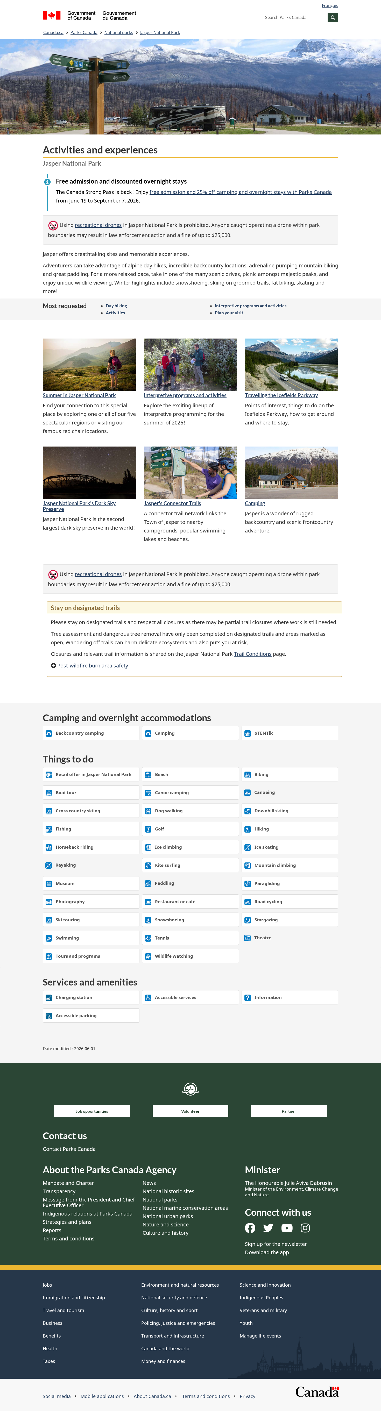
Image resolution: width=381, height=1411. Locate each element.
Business (52, 1323)
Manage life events (260, 1336)
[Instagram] (305, 1229)
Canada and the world (165, 1348)
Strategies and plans (67, 1221)
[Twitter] (268, 1229)
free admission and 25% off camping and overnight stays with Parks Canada (241, 191)
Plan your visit (229, 312)
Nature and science (166, 1224)
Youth (246, 1323)
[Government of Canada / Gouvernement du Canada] (89, 16)
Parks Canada (83, 32)
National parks (118, 32)
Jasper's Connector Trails (172, 503)
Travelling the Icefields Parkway (281, 395)
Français (330, 5)
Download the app (267, 1252)
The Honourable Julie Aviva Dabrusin (291, 1188)
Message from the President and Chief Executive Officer (89, 1202)
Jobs (47, 1285)
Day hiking (116, 305)
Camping (255, 503)
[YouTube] (287, 1229)
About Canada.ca (152, 1396)
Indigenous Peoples (261, 1297)
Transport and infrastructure (172, 1336)
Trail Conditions (253, 653)
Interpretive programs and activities (250, 305)
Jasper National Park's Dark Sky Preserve (79, 506)
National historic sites (168, 1191)
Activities (115, 312)
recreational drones (98, 224)
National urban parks (168, 1216)
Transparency (59, 1191)
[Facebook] (250, 1229)
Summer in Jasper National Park (79, 395)
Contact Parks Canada (69, 1148)
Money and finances (163, 1361)
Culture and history (165, 1232)
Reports (52, 1230)
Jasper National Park (160, 32)
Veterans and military (263, 1310)
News (149, 1182)
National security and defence (174, 1297)
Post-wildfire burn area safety (92, 665)
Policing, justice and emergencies (178, 1323)
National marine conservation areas (185, 1207)
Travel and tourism (63, 1310)
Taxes (49, 1361)
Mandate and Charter (68, 1182)
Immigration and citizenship (74, 1297)
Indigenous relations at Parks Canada (87, 1213)
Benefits (52, 1336)
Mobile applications (102, 1396)
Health (50, 1348)
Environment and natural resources (180, 1285)
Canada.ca (53, 32)
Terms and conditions (69, 1238)
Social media (57, 1396)
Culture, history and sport (169, 1310)
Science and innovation (265, 1285)
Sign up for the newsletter (276, 1243)
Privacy (247, 1396)
